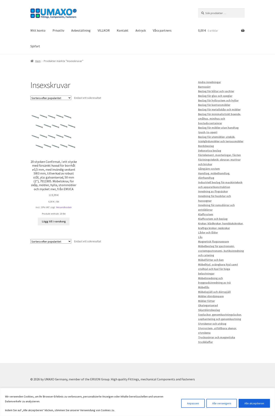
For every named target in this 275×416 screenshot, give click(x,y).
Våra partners (162, 30)
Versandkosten (64, 207)
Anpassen (193, 403)
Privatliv (58, 30)
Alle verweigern (221, 403)
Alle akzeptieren (254, 403)
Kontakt (122, 30)
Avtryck (140, 30)
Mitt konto (37, 30)
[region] (137, 402)
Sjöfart (35, 46)
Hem (38, 61)
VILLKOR (104, 30)
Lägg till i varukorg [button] (54, 221)
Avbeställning (81, 30)
